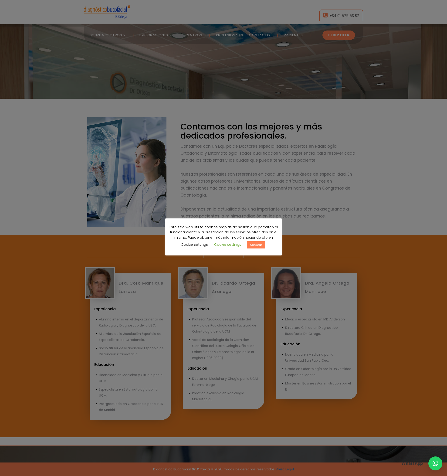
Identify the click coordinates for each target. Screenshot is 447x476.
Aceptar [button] (256, 244)
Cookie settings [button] (227, 244)
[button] (435, 463)
